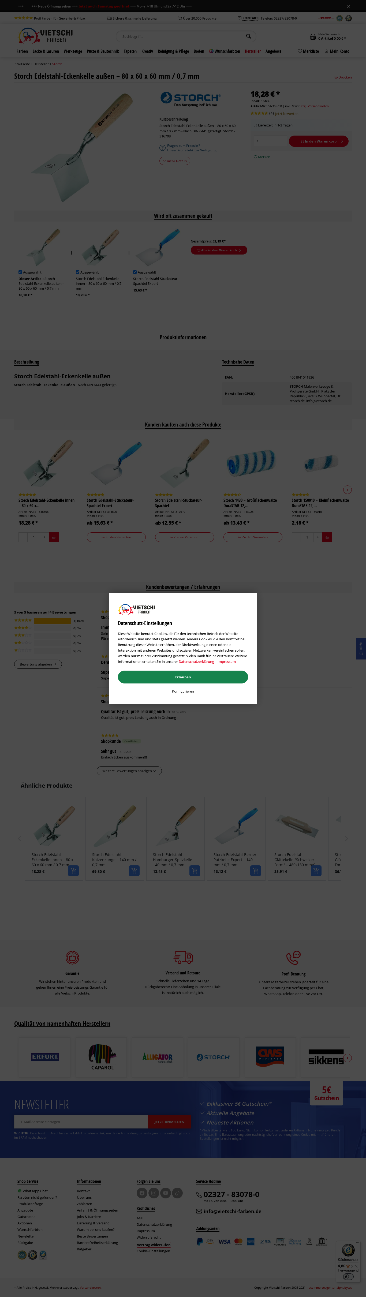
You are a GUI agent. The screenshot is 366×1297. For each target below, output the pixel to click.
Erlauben (183, 677)
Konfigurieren (183, 691)
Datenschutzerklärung (196, 661)
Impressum (227, 661)
